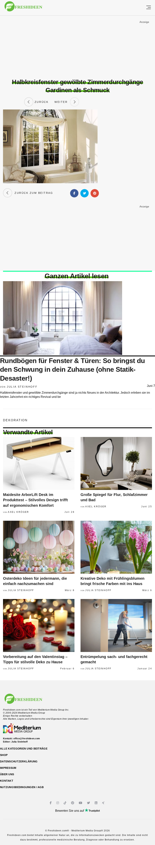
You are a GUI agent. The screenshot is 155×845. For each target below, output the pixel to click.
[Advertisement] (77, 47)
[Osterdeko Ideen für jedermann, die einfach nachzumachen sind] (38, 547)
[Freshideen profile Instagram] (58, 803)
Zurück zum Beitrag (32, 192)
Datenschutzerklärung (19, 761)
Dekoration (15, 420)
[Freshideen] (23, 8)
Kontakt (6, 780)
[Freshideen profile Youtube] (81, 803)
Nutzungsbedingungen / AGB (22, 787)
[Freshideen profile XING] (103, 803)
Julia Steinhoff (22, 386)
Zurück (40, 101)
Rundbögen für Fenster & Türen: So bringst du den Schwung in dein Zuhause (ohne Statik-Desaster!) (72, 369)
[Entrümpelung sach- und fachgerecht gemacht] (116, 625)
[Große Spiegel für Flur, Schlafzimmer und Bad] (116, 463)
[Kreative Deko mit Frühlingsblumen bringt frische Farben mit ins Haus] (116, 547)
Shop (4, 755)
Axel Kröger (18, 512)
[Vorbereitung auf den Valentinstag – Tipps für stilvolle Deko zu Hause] (38, 625)
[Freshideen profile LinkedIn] (96, 803)
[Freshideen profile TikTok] (65, 803)
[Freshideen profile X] (89, 803)
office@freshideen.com (26, 738)
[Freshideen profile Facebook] (51, 803)
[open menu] (148, 7)
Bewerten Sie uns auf (70, 810)
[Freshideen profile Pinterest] (73, 803)
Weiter (62, 101)
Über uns (7, 774)
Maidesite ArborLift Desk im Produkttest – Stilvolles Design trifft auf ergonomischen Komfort (35, 500)
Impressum (8, 767)
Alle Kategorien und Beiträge (23, 748)
